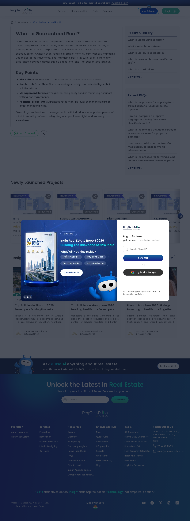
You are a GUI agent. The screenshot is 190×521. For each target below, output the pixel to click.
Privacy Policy (137, 294)
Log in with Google (146, 272)
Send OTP (143, 257)
